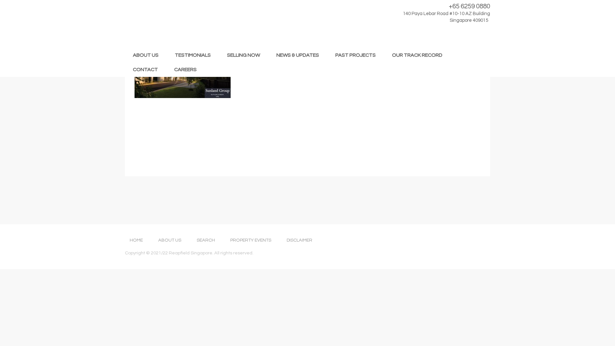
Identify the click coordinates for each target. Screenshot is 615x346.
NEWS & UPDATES (297, 55)
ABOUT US (146, 55)
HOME (136, 240)
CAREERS (185, 69)
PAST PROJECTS (355, 55)
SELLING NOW (243, 55)
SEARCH (206, 240)
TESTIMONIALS (193, 55)
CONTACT (145, 69)
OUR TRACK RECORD (417, 55)
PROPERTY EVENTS (250, 240)
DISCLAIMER (299, 240)
